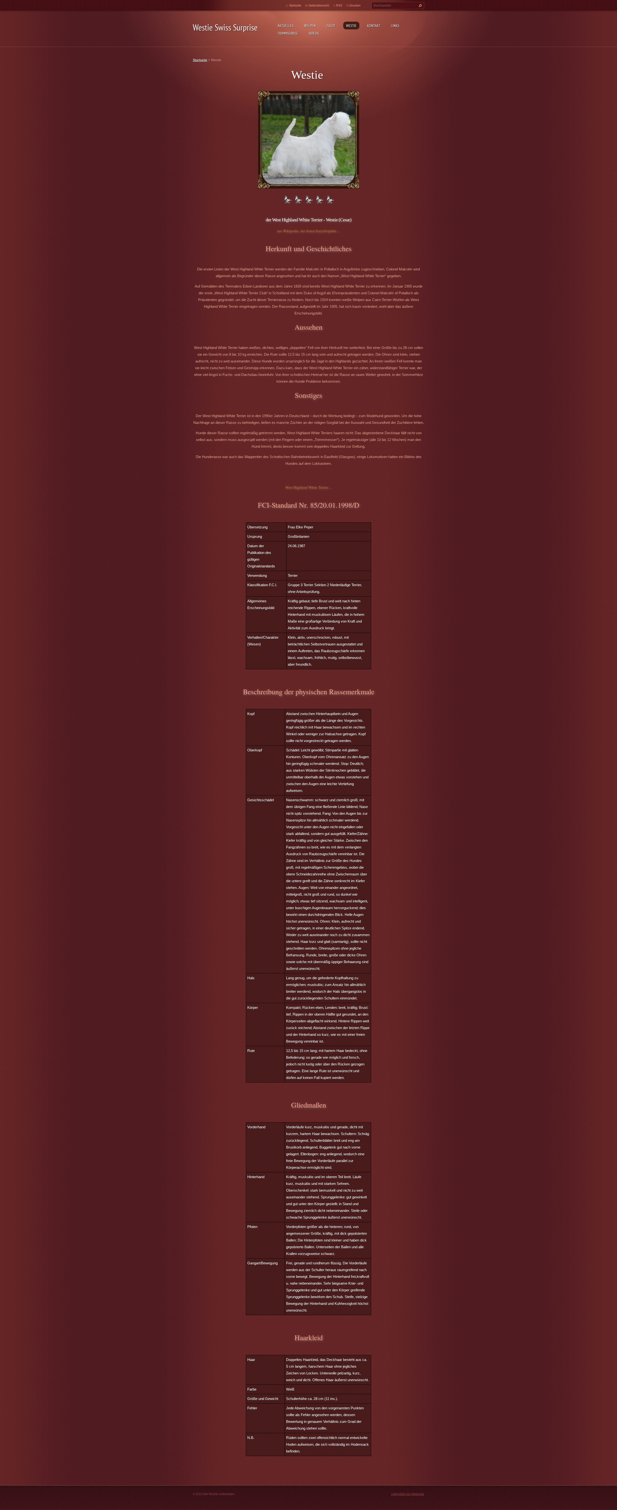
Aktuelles (286, 25)
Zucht (330, 25)
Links (395, 25)
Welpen (310, 25)
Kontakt (373, 25)
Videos (314, 33)
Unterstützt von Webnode (407, 1494)
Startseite (295, 5)
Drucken (355, 5)
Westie (351, 25)
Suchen (419, 5)
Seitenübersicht (318, 5)
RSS (339, 5)
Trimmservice (288, 33)
